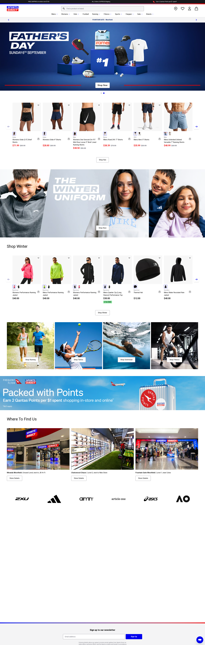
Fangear (129, 14)
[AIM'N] (86, 498)
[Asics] (150, 498)
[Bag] (196, 8)
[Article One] (118, 498)
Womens (64, 14)
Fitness (106, 14)
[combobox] (102, 8)
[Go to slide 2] (103, 93)
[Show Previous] (8, 126)
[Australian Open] (183, 498)
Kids (75, 14)
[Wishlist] (182, 8)
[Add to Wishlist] (38, 105)
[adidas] (54, 498)
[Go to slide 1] (101, 93)
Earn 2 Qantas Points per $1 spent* (166, 1)
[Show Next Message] (196, 19)
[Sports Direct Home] (12, 8)
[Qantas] (102, 393)
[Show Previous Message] (8, 19)
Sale (139, 14)
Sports (117, 14)
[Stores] (175, 8)
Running (95, 14)
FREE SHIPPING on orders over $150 (38, 1)
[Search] (63, 8)
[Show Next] (196, 126)
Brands (149, 14)
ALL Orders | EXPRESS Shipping (101, 1)
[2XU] (22, 498)
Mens (53, 14)
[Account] (189, 8)
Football (86, 14)
